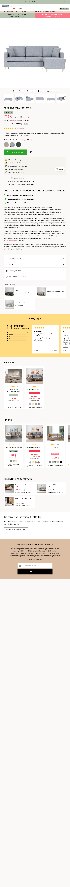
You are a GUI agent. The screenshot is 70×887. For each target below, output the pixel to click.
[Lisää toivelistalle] (31, 152)
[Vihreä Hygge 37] (18, 144)
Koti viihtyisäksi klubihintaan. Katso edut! (34, 2)
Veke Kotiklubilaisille (15, 120)
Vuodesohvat (25, 11)
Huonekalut (10, 11)
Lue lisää (65, 347)
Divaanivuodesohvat (36, 11)
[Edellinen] (1, 98)
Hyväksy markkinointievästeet (15, 529)
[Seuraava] (68, 98)
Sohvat (17, 11)
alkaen (17, 124)
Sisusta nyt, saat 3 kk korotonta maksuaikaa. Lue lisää (52, 15)
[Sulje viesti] (64, 2)
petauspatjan (14, 241)
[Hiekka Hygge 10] (6, 144)
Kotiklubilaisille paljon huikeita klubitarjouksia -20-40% (17, 15)
